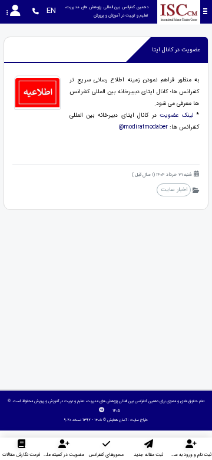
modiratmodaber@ (143, 127)
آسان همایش (117, 420)
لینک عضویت (176, 115)
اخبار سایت (174, 189)
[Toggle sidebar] (205, 11)
